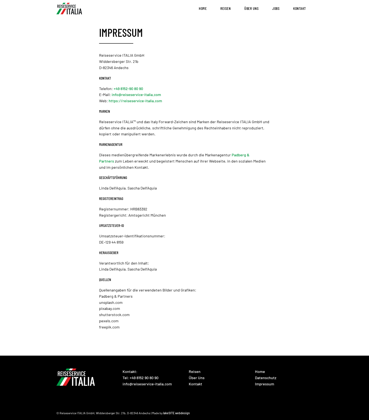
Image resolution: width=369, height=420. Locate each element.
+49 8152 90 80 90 (144, 377)
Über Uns (197, 377)
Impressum (264, 384)
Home (260, 371)
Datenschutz (265, 377)
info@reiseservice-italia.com (136, 94)
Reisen (195, 371)
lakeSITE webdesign (176, 413)
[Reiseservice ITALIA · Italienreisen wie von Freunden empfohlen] (69, 8)
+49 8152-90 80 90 (128, 88)
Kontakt (195, 384)
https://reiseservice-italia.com (135, 100)
